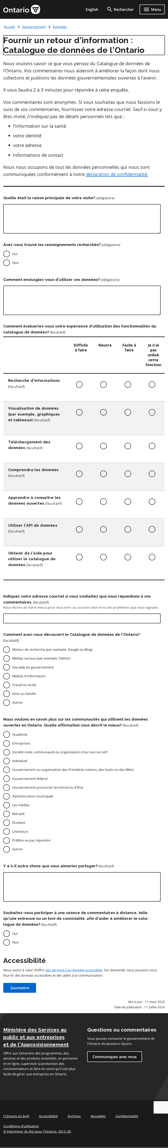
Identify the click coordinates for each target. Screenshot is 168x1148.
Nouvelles (98, 1116)
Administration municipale (32, 796)
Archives (74, 1116)
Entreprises (21, 743)
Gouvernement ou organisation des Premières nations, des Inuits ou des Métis (73, 769)
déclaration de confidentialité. (117, 174)
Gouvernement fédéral (30, 778)
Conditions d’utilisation (21, 1126)
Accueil (9, 27)
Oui (15, 254)
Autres (17, 702)
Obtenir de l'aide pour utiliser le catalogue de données (32, 559)
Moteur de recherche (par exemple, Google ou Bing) (52, 649)
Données (60, 27)
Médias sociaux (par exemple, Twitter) (41, 658)
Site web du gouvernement (33, 667)
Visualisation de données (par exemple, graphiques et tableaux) (34, 414)
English (92, 9)
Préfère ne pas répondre (31, 840)
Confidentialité (127, 1116)
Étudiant (18, 822)
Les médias (21, 805)
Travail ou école (24, 685)
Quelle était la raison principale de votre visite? (49, 198)
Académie (19, 734)
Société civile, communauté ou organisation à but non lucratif (59, 752)
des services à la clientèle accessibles (73, 970)
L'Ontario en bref (16, 1116)
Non (15, 262)
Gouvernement (34, 27)
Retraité (18, 814)
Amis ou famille (24, 693)
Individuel (19, 761)
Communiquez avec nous (115, 1056)
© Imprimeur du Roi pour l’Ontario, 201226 (37, 1131)
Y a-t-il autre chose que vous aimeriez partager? (50, 866)
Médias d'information (28, 676)
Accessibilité (48, 1116)
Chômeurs (20, 831)
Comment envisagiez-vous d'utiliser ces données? (51, 279)
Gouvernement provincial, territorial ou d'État (47, 787)
